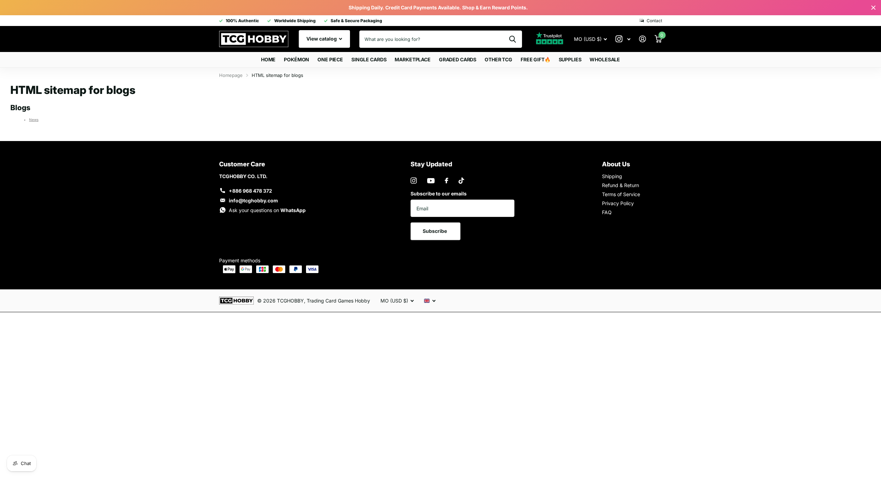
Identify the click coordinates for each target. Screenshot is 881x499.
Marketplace (412, 59)
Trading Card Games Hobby (338, 301)
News (33, 119)
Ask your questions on (267, 210)
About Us (616, 164)
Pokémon (296, 59)
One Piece (330, 59)
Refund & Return (620, 185)
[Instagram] (414, 180)
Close (873, 7)
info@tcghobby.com (253, 200)
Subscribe (435, 231)
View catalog (322, 39)
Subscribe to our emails (439, 193)
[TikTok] (461, 180)
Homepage (231, 75)
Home (268, 59)
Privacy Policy (618, 203)
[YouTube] (430, 180)
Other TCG (498, 59)
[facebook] (446, 180)
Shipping (612, 176)
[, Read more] (623, 39)
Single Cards (368, 59)
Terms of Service (621, 194)
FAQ (607, 212)
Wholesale (605, 59)
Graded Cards (457, 59)
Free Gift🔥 (535, 59)
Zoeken (512, 39)
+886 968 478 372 (250, 191)
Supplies (570, 59)
